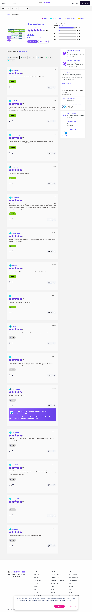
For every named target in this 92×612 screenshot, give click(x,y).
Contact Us (71, 586)
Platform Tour (37, 574)
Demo (52, 586)
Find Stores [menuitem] (4, 3)
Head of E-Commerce (55, 595)
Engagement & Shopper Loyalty (57, 580)
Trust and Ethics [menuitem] (12, 3)
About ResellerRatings (73, 577)
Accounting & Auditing (35, 27)
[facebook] (63, 106)
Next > (56, 557)
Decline (70, 606)
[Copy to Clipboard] (72, 107)
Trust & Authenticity (73, 580)
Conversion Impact (55, 577)
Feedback (36, 592)
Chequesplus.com (35, 24)
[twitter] (65, 106)
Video (35, 589)
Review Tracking (37, 595)
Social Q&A (36, 583)
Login (70, 589)
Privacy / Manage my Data (74, 595)
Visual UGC (36, 586)
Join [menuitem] (73, 3)
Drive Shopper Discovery (56, 574)
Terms (70, 583)
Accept (59, 606)
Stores (8, 14)
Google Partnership (73, 574)
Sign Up (70, 592)
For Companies (85, 3)
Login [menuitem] (77, 3)
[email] (69, 106)
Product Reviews (37, 580)
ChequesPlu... (65, 135)
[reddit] (67, 106)
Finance (28, 27)
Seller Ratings (36, 577)
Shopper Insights (54, 583)
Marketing (53, 592)
